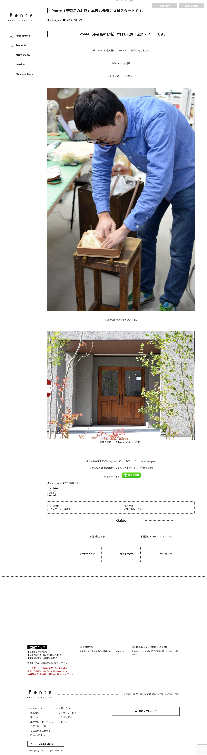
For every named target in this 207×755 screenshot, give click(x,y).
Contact (164, 5)
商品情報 (34, 712)
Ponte (21, 17)
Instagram (21, 92)
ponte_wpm (55, 20)
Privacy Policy (37, 735)
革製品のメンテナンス (41, 721)
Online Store (46, 743)
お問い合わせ (65, 708)
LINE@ (29, 92)
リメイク (62, 721)
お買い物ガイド (38, 726)
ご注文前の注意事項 (40, 730)
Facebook (12, 92)
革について (36, 717)
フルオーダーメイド (68, 712)
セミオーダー (65, 717)
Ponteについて (38, 708)
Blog (51, 493)
